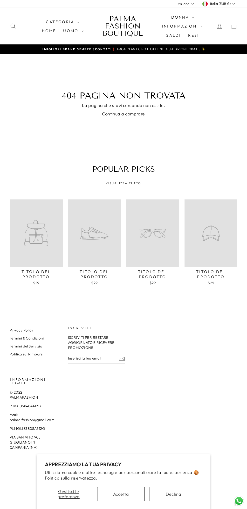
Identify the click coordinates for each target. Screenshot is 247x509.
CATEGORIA (61, 21)
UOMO (71, 30)
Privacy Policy (21, 330)
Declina (173, 494)
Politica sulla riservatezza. (71, 478)
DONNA (181, 17)
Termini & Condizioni (27, 338)
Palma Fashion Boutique (123, 26)
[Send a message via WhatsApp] (239, 501)
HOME (49, 30)
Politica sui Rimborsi (26, 354)
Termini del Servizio (26, 346)
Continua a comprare (123, 114)
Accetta (121, 494)
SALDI (173, 35)
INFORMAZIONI (181, 26)
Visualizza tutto (123, 183)
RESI (193, 35)
